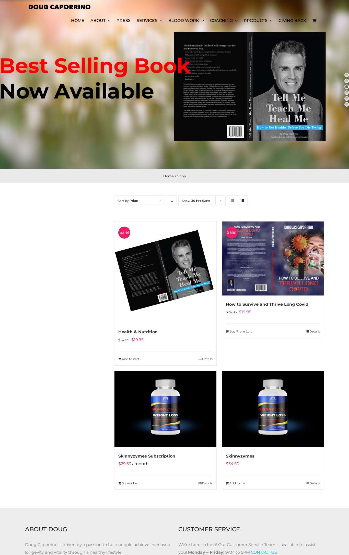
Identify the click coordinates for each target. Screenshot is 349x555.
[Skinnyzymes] (273, 409)
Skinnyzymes (240, 456)
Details (207, 359)
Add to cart (130, 359)
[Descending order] (172, 200)
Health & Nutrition (138, 331)
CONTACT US (264, 552)
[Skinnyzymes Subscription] (165, 409)
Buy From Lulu (240, 331)
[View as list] (242, 201)
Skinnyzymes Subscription (146, 456)
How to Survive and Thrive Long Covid (267, 304)
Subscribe (129, 483)
